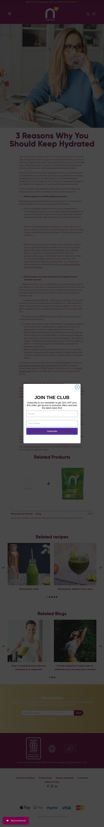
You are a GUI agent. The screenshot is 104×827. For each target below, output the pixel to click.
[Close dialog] (77, 387)
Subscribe (52, 431)
